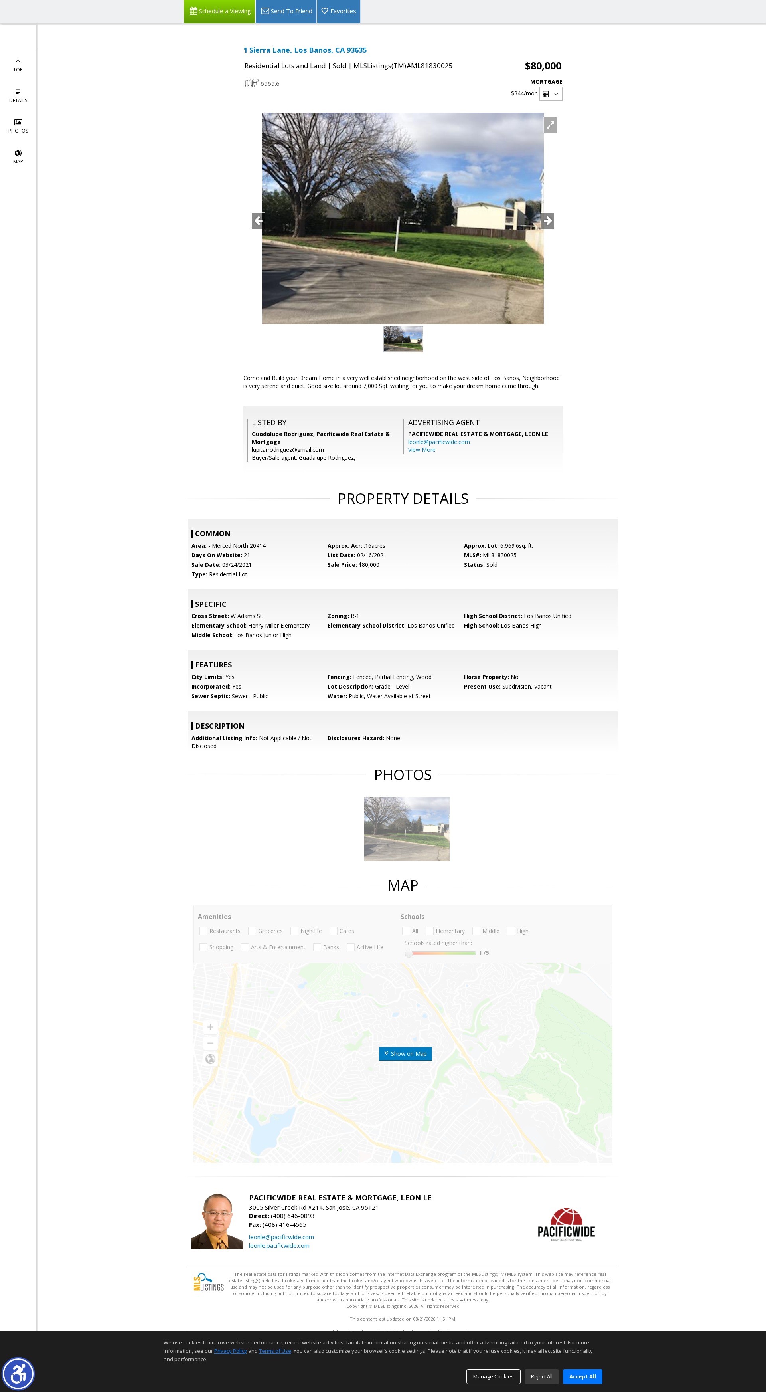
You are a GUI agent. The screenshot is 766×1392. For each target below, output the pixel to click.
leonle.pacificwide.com (279, 1245)
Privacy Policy (230, 1350)
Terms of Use (275, 1350)
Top (18, 69)
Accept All (582, 1376)
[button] (18, 1373)
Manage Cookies (493, 1376)
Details (18, 100)
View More (422, 449)
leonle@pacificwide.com (439, 442)
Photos (18, 130)
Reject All (542, 1376)
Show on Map (408, 1053)
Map (18, 161)
